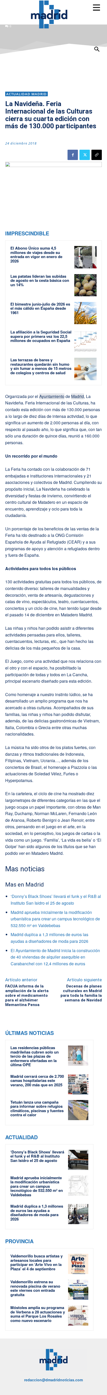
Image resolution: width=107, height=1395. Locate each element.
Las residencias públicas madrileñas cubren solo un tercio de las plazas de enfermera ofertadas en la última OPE (34, 1056)
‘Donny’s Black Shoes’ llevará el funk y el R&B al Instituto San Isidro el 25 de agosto (37, 1156)
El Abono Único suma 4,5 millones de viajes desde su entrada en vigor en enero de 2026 (36, 254)
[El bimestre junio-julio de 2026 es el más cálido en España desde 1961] (85, 313)
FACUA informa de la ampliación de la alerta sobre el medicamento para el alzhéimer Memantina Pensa (27, 995)
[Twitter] (84, 155)
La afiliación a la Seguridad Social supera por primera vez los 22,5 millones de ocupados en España (40, 336)
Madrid (77, 396)
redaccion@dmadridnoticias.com (53, 1379)
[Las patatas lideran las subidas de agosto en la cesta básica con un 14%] (85, 285)
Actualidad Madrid (26, 94)
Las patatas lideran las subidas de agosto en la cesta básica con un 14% (39, 280)
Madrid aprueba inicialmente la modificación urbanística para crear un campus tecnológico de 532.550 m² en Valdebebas (55, 918)
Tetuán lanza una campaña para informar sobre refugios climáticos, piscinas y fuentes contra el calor (37, 1108)
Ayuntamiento (51, 396)
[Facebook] (73, 155)
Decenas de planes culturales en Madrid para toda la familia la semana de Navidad (81, 993)
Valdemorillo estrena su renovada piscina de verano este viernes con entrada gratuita (35, 1288)
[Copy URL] (96, 155)
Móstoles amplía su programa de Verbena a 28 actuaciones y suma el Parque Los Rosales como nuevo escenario (37, 1314)
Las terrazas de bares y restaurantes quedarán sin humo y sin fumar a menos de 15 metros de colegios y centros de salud (40, 366)
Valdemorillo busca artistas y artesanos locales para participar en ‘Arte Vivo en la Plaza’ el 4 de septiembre (36, 1262)
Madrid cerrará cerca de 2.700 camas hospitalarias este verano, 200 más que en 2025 (37, 1080)
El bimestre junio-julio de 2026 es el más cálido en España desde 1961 (40, 308)
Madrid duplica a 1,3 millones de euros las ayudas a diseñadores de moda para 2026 (36, 1212)
